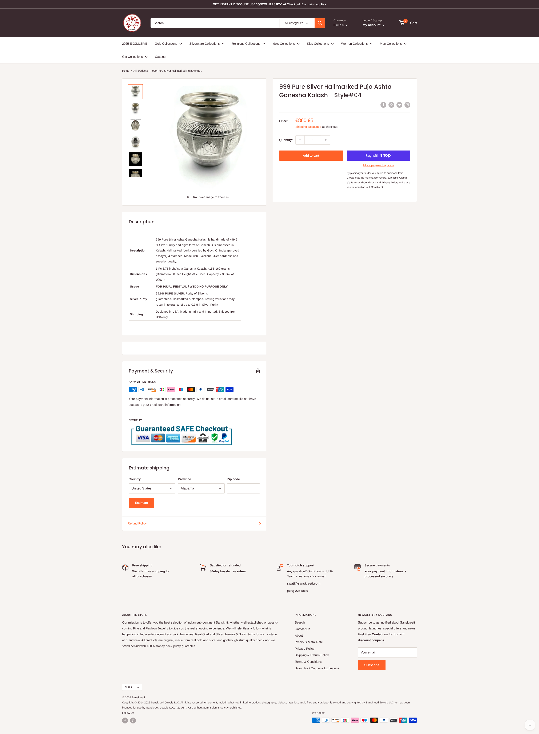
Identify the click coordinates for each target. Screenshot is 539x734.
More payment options (378, 165)
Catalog (160, 56)
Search (300, 622)
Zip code (233, 479)
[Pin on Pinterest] (391, 105)
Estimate (141, 502)
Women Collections (354, 43)
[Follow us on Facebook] (125, 720)
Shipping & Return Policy (312, 655)
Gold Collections (166, 43)
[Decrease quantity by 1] (300, 139)
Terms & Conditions (308, 661)
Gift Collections (132, 56)
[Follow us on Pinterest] (133, 720)
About (299, 635)
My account (372, 25)
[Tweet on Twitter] (399, 105)
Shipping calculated (308, 126)
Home (125, 70)
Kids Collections (318, 43)
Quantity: (286, 139)
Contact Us (302, 629)
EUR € (128, 687)
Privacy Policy (305, 648)
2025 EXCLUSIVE (134, 43)
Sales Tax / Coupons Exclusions (317, 668)
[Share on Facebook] (383, 105)
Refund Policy (137, 523)
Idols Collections (283, 43)
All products (140, 70)
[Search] (320, 23)
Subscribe (371, 665)
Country (135, 479)
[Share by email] (407, 105)
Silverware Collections (204, 43)
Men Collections (391, 43)
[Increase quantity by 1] (325, 139)
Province (184, 479)
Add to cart (311, 155)
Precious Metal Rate (309, 642)
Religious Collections (246, 43)
